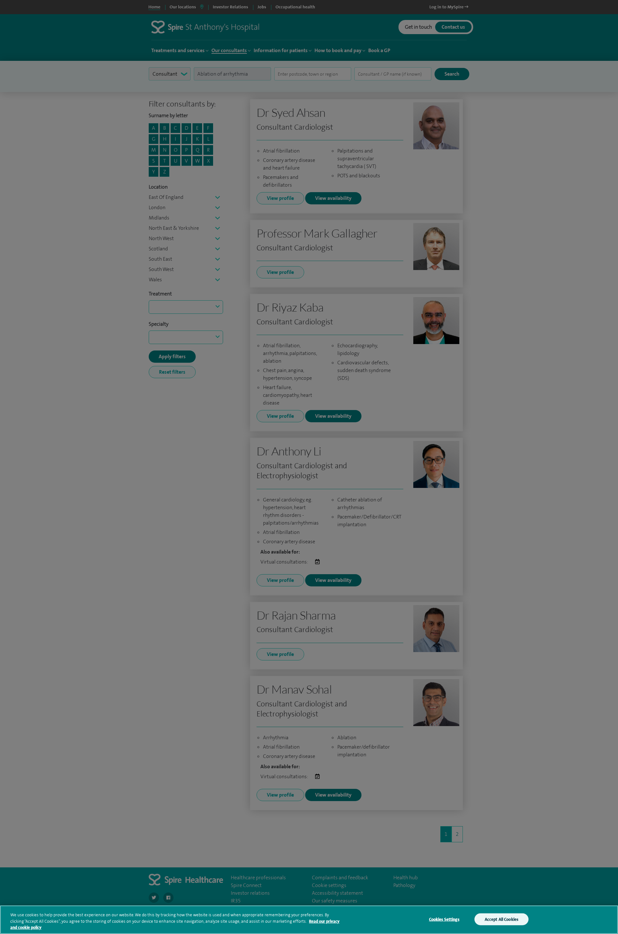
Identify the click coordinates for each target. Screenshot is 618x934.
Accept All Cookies (501, 919)
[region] (309, 919)
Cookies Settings (444, 919)
